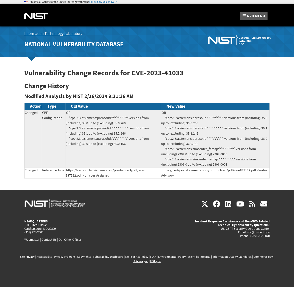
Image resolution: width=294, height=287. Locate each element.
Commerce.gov (263, 257)
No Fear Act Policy (136, 257)
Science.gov (140, 261)
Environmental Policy (172, 257)
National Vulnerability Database (73, 44)
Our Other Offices (70, 240)
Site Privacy (27, 257)
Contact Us (49, 239)
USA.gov (155, 261)
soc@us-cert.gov (258, 232)
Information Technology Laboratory (53, 33)
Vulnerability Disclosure (108, 257)
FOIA (153, 257)
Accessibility (44, 257)
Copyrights (84, 257)
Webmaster (31, 239)
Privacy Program (64, 257)
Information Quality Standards (232, 257)
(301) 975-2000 (33, 232)
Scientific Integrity (199, 257)
